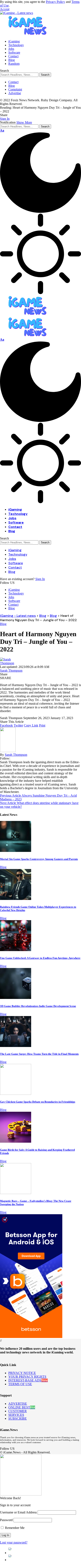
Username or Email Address (18, 1512)
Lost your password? (13, 1542)
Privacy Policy (55, 2)
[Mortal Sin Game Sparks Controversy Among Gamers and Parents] (15, 851)
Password (6, 1520)
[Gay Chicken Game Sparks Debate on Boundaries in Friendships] (15, 1093)
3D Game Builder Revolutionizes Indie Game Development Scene (38, 1006)
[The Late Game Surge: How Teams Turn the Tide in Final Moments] (15, 1046)
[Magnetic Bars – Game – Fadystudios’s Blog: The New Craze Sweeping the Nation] (15, 1193)
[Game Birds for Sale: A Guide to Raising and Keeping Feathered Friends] (15, 1141)
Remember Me (14, 1528)
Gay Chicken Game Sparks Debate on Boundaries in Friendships (37, 1101)
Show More (24, 122)
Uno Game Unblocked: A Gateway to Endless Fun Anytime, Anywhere (40, 958)
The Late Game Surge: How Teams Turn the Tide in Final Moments (39, 1053)
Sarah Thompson (11, 670)
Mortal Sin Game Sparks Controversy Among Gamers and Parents (39, 859)
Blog (3, 624)
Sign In (40, 579)
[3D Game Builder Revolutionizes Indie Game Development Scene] (15, 998)
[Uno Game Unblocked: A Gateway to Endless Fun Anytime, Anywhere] (15, 950)
